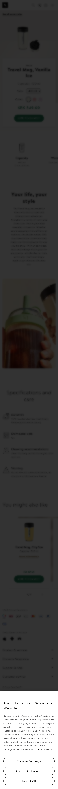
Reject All (29, 781)
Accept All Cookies (29, 771)
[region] (29, 740)
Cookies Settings (29, 761)
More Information (43, 749)
